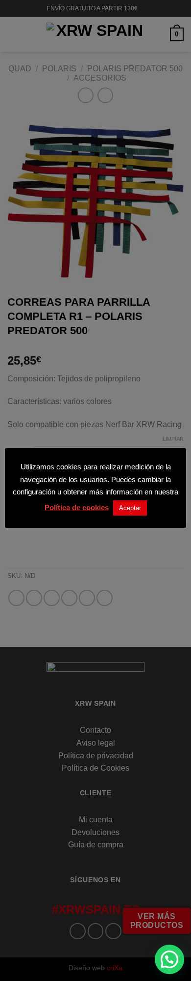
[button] (169, 959)
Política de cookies (77, 507)
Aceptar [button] (130, 508)
